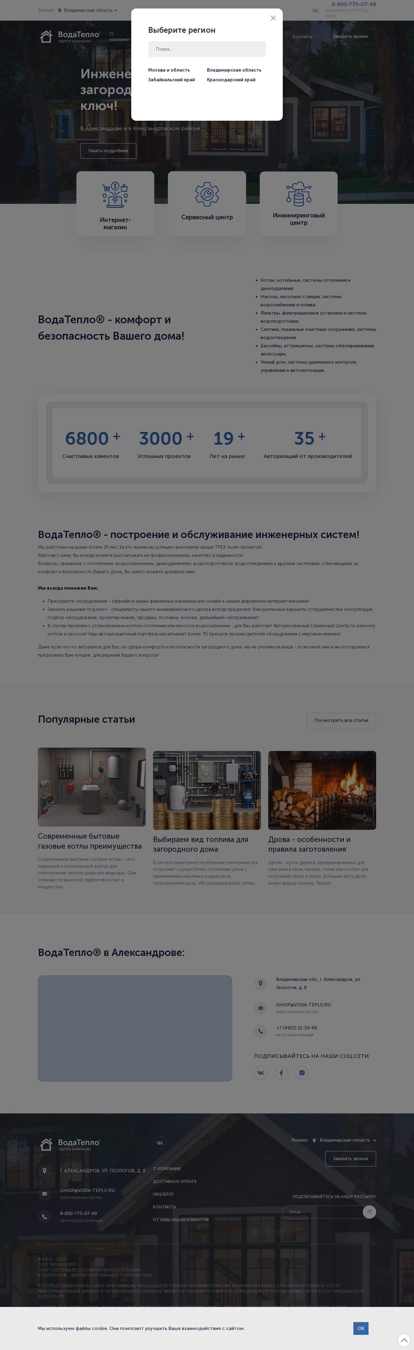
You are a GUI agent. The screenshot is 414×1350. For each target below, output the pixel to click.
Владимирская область (234, 70)
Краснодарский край (231, 79)
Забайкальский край (171, 79)
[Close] (273, 18)
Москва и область (169, 70)
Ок (361, 1328)
